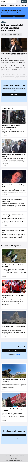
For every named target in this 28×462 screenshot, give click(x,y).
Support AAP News (14, 435)
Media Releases (14, 456)
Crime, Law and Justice (7, 34)
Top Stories (4, 5)
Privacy (9, 455)
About (17, 455)
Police (14, 34)
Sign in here (18, 354)
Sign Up (24, 1)
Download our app (19, 16)
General (24, 5)
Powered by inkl (14, 458)
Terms (5, 455)
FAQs (13, 455)
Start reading (14, 94)
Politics (12, 5)
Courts (18, 5)
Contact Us (22, 455)
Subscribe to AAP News (7, 16)
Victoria (19, 34)
